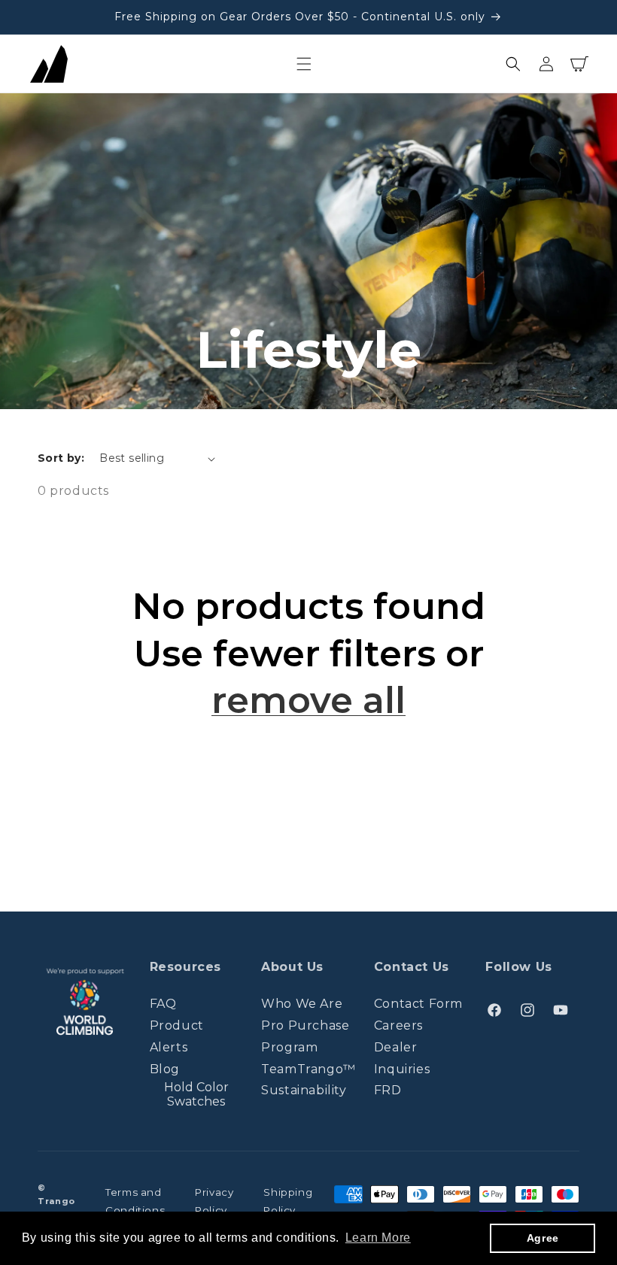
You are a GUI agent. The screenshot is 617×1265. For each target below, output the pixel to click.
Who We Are (301, 1004)
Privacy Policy (214, 1201)
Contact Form (418, 1004)
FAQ (163, 1004)
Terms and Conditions (135, 1201)
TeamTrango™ (308, 1069)
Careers (398, 1025)
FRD (388, 1090)
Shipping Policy (287, 1201)
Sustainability (303, 1090)
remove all (308, 700)
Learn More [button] (378, 1237)
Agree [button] (543, 1238)
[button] (304, 63)
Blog (165, 1069)
